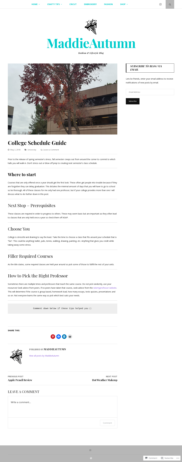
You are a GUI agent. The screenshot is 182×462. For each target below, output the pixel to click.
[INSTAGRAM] (91, 450)
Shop (123, 4)
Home (35, 4)
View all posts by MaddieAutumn (44, 355)
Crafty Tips (53, 4)
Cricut (73, 4)
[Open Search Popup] (170, 4)
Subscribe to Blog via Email (146, 67)
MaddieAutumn (91, 42)
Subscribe (133, 101)
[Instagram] (161, 4)
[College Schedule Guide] (62, 133)
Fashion (108, 4)
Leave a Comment (51, 149)
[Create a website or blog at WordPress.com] (91, 458)
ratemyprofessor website (104, 287)
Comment (107, 423)
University (32, 149)
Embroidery (90, 4)
